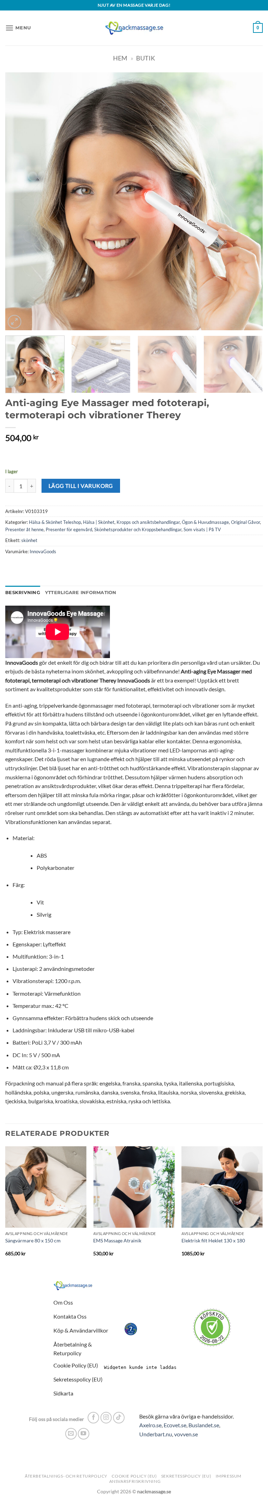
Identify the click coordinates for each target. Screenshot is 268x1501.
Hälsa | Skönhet (98, 522)
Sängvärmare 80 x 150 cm (33, 1240)
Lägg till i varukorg (81, 486)
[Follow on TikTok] (119, 1417)
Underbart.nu (155, 1434)
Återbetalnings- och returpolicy (66, 1476)
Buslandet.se (203, 1425)
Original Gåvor (245, 522)
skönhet (29, 540)
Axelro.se (150, 1425)
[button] (18, 27)
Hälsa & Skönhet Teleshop (55, 522)
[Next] (249, 201)
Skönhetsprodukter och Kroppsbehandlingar (137, 529)
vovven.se (186, 1434)
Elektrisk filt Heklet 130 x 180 (213, 1240)
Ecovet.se (175, 1425)
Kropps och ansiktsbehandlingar (148, 522)
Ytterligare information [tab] (81, 592)
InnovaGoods (43, 551)
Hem (120, 58)
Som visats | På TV (202, 529)
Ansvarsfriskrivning (135, 1481)
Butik (145, 58)
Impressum (229, 1476)
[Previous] (19, 201)
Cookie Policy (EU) (134, 1476)
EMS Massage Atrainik (117, 1240)
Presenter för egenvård (69, 529)
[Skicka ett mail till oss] (71, 1433)
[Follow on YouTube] (83, 1433)
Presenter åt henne (24, 529)
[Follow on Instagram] (106, 1417)
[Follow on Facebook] (93, 1417)
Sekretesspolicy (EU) (186, 1476)
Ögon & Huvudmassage (205, 522)
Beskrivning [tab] (22, 592)
